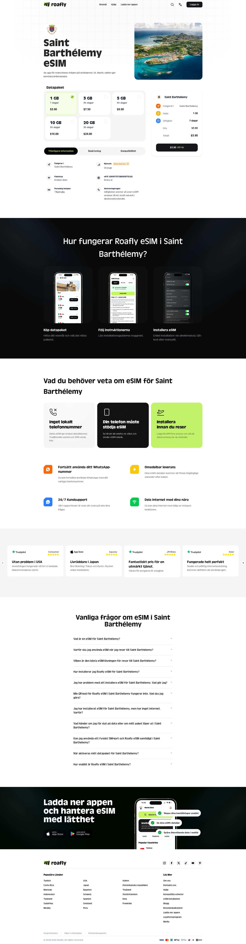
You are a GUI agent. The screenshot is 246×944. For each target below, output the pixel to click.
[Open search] (172, 4)
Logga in (194, 4)
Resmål (103, 4)
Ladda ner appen (129, 4)
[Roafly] (55, 4)
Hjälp (113, 4)
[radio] (72, 97)
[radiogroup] (95, 115)
